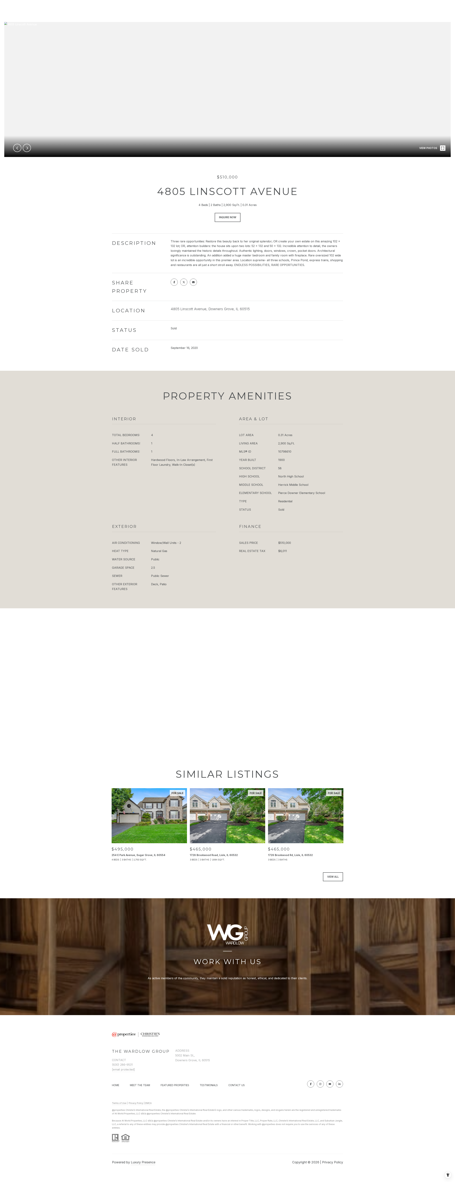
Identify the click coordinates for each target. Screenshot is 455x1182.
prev (17, 148)
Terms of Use (119, 1103)
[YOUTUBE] (329, 1084)
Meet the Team (140, 1085)
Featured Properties (175, 1085)
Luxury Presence (143, 1162)
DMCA (148, 1103)
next (27, 148)
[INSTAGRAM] (320, 1084)
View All (333, 876)
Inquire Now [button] (227, 217)
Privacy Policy (136, 1103)
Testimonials (209, 1085)
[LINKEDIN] (339, 1084)
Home (115, 1085)
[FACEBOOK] (310, 1084)
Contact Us (236, 1085)
